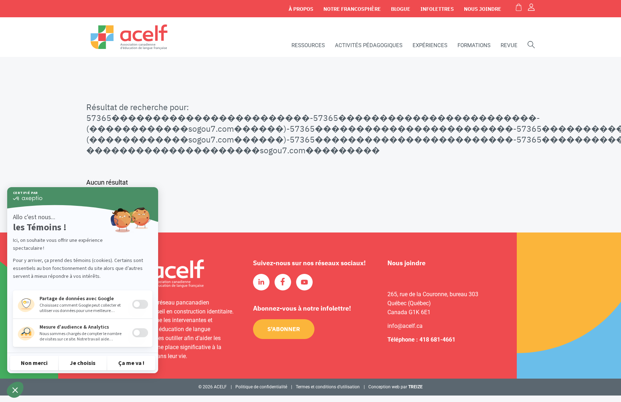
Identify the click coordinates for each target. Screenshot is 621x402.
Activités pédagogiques (368, 45)
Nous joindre (482, 9)
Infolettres (437, 9)
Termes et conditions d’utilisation (328, 386)
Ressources (308, 45)
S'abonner (283, 329)
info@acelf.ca (405, 325)
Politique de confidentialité (261, 386)
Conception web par (395, 386)
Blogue (400, 9)
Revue (509, 45)
